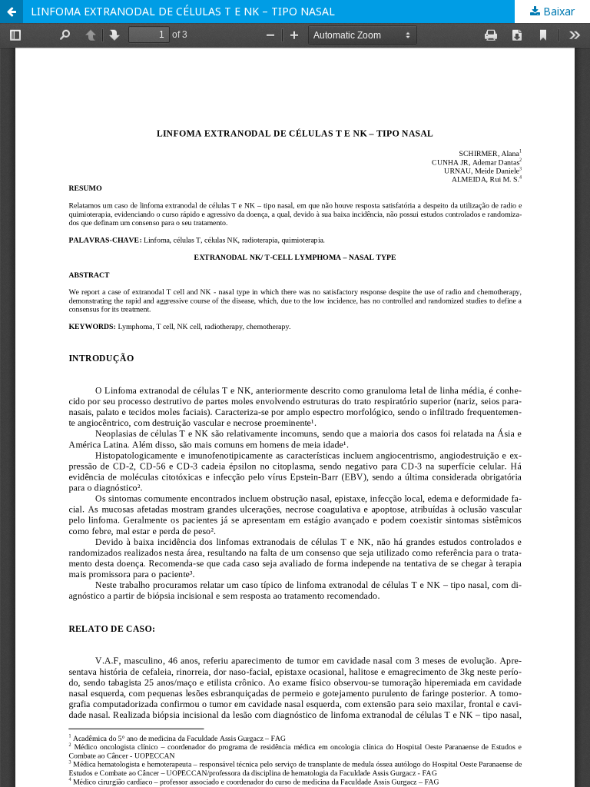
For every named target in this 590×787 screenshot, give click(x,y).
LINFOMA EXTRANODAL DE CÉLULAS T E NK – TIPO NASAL (183, 11)
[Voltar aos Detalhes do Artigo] (11, 11)
